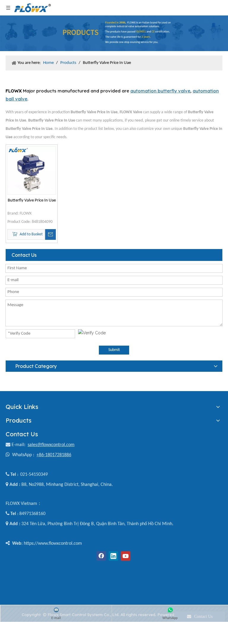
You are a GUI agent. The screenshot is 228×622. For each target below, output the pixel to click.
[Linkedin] (113, 556)
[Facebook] (101, 556)
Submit (114, 350)
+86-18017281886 (54, 455)
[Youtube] (125, 556)
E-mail (18, 445)
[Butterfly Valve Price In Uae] (32, 170)
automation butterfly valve (160, 91)
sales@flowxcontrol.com (51, 445)
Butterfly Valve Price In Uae (32, 200)
